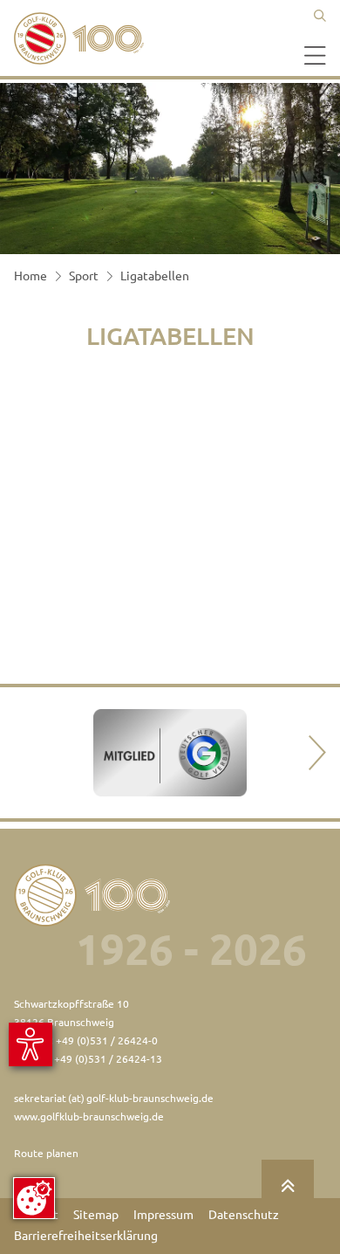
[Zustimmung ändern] (34, 1198)
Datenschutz (243, 1215)
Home (30, 276)
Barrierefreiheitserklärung (86, 1236)
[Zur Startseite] (83, 38)
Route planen (46, 1153)
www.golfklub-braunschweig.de (89, 1116)
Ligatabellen (154, 276)
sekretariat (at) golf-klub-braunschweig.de (114, 1098)
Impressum (163, 1215)
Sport (84, 276)
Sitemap (96, 1215)
